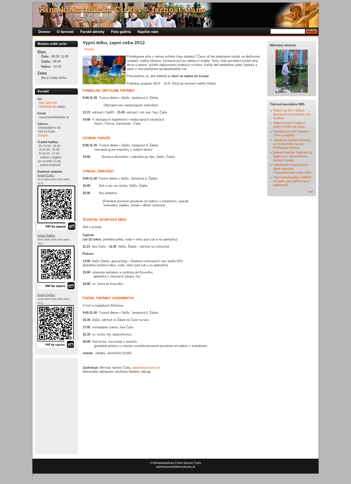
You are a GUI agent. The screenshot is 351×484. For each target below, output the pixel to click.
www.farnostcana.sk (146, 367)
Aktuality (89, 49)
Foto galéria (121, 32)
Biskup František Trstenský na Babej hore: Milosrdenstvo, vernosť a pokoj (292, 156)
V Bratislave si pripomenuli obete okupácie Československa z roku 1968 (292, 168)
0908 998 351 (48, 106)
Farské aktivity (92, 32)
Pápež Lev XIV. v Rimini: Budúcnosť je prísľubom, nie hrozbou (291, 114)
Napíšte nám (148, 32)
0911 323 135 (48, 103)
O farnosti (65, 32)
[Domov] (124, 26)
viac (311, 191)
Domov (44, 32)
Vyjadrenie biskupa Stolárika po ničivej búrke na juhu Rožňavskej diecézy (292, 143)
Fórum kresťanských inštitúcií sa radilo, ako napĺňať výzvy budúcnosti (292, 181)
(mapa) (43, 135)
